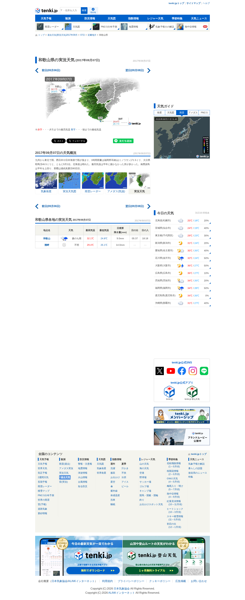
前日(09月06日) (51, 70)
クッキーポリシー (159, 581)
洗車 (112, 499)
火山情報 (82, 477)
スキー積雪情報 (175, 518)
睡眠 (112, 504)
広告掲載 (180, 581)
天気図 (112, 18)
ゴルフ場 (144, 486)
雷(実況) (63, 481)
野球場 (143, 477)
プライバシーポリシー (131, 581)
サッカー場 (145, 481)
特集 (190, 476)
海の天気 (144, 468)
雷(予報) (42, 504)
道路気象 (42, 508)
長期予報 (42, 481)
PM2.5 (204, 112)
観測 (68, 18)
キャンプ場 (145, 490)
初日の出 (174, 525)
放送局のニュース (197, 472)
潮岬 (46, 245)
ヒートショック (175, 510)
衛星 (159, 112)
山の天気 (144, 463)
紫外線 (114, 490)
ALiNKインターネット (81, 581)
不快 (124, 472)
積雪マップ (44, 490)
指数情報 (133, 18)
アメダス (193, 112)
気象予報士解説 (196, 463)
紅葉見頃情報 (174, 503)
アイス (125, 481)
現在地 (93, 12)
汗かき (125, 468)
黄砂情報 (42, 513)
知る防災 (82, 486)
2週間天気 (43, 477)
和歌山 (46, 238)
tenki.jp (46, 11)
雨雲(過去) (64, 463)
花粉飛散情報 (174, 465)
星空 (112, 481)
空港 (142, 472)
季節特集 (177, 18)
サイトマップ (193, 3)
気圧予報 (42, 472)
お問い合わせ (199, 581)
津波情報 (82, 472)
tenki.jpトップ (176, 3)
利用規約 (107, 581)
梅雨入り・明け (175, 487)
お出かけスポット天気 (151, 504)
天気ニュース (199, 18)
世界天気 (42, 468)
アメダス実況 (66, 468)
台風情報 (82, 481)
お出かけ (115, 477)
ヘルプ (206, 3)
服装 (112, 472)
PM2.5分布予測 (46, 495)
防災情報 (89, 18)
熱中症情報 (173, 495)
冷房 (124, 477)
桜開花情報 (173, 472)
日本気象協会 (60, 581)
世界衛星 (101, 472)
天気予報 (46, 18)
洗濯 (112, 468)
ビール (125, 486)
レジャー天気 (155, 18)
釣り (142, 499)
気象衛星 (101, 468)
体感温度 (115, 495)
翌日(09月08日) (135, 70)
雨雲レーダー (45, 486)
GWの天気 (173, 480)
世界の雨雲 (44, 499)
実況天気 (63, 472)
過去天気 (65, 477)
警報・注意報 (85, 463)
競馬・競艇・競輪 (149, 495)
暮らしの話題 (195, 468)
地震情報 (82, 468)
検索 (84, 10)
